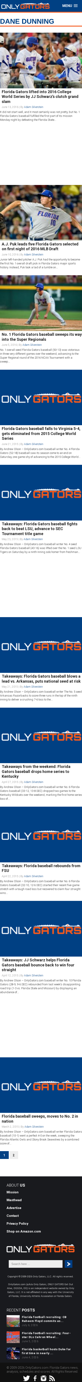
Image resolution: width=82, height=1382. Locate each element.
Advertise (14, 1208)
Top (78, 1378)
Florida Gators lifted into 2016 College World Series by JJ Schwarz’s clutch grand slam (40, 96)
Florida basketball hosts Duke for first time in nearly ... (46, 1351)
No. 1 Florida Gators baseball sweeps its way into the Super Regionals (42, 337)
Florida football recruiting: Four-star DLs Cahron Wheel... (46, 1335)
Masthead (14, 1200)
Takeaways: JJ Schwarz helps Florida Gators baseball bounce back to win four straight (38, 965)
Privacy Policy (17, 1224)
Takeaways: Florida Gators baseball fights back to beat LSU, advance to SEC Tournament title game (39, 529)
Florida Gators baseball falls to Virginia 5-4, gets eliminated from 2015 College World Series (41, 433)
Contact (13, 1216)
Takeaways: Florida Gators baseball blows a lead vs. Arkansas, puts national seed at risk (41, 678)
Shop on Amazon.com (24, 1231)
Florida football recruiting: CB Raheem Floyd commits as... (44, 1319)
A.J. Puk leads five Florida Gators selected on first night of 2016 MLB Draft (40, 246)
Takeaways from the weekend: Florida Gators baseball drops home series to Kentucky (36, 771)
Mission (13, 1192)
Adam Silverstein (33, 107)
